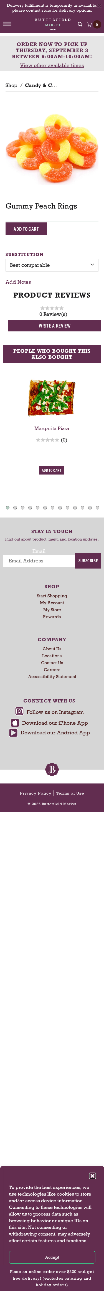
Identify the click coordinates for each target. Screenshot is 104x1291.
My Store (52, 609)
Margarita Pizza (51, 428)
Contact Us (52, 662)
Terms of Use (70, 793)
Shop (11, 85)
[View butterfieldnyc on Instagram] (49, 713)
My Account (52, 602)
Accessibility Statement (52, 676)
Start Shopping (52, 595)
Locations (52, 655)
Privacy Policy (36, 793)
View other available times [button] (52, 65)
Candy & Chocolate (48, 85)
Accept (52, 1257)
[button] (92, 1176)
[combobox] (52, 265)
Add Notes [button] (18, 282)
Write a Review (55, 325)
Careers (52, 669)
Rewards (52, 616)
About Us (52, 648)
